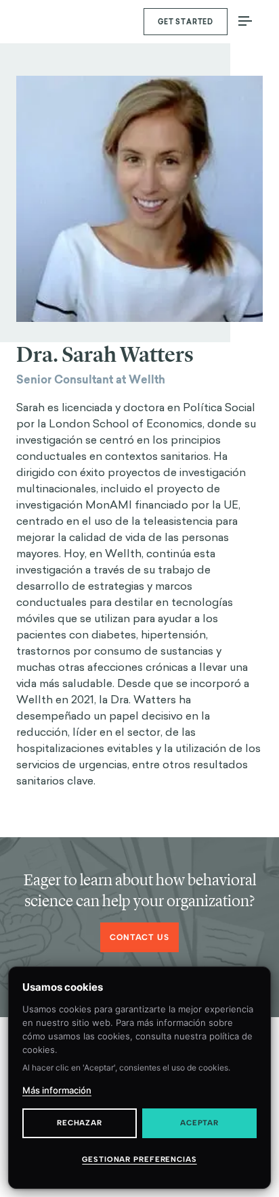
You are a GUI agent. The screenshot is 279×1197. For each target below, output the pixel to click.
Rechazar (79, 1123)
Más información (56, 1090)
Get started (185, 22)
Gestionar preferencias (139, 1159)
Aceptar (199, 1123)
